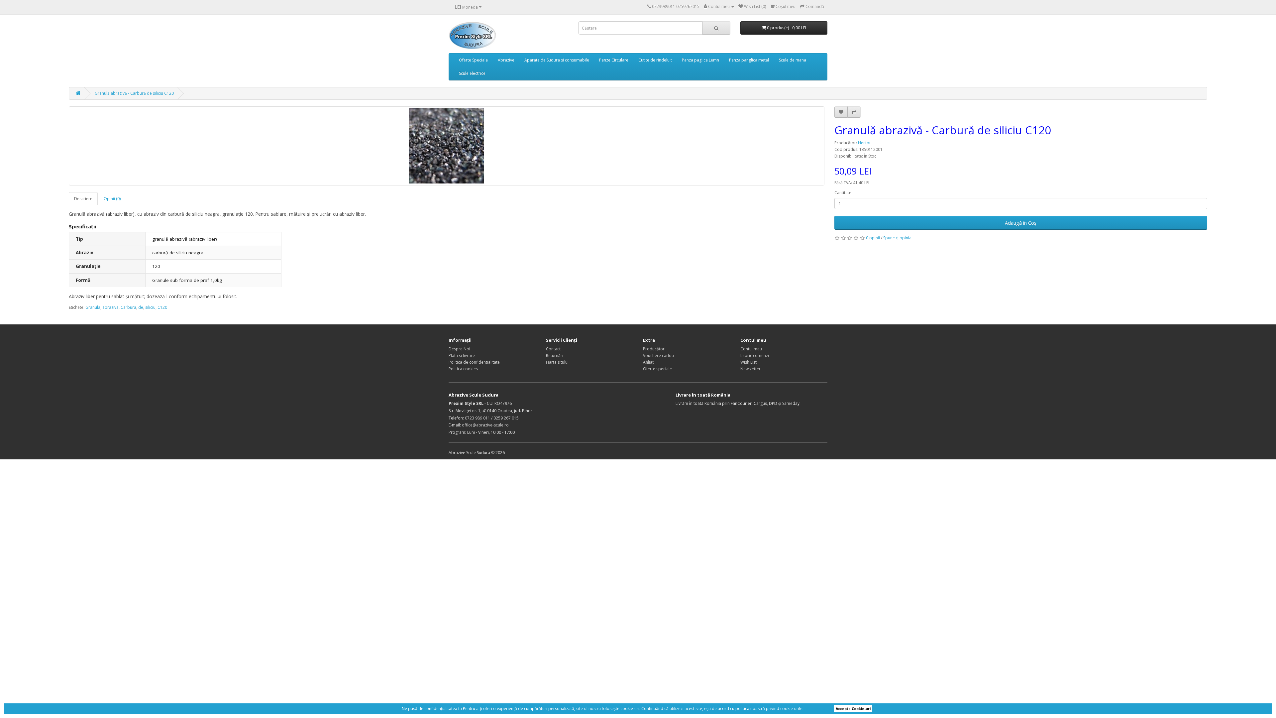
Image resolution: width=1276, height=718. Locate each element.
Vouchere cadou (658, 355)
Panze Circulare (613, 60)
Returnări (554, 355)
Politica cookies (463, 369)
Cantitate (842, 192)
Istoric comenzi (754, 355)
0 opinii (873, 238)
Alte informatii (817, 708)
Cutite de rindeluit (655, 60)
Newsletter (750, 369)
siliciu (150, 307)
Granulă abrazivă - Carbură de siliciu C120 (134, 93)
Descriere (83, 198)
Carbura (128, 307)
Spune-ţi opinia (897, 238)
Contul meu (751, 349)
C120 (162, 307)
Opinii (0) (112, 198)
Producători (654, 349)
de (140, 307)
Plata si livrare (462, 355)
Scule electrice (472, 73)
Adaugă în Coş (1020, 222)
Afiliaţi (649, 362)
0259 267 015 (506, 418)
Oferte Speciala (473, 60)
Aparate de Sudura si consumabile (556, 60)
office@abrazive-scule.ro (485, 425)
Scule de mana (792, 60)
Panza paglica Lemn (700, 60)
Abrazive (506, 60)
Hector (864, 143)
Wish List (748, 362)
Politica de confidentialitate (474, 362)
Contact (553, 349)
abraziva (110, 307)
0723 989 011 (477, 418)
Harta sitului (557, 362)
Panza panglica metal (749, 60)
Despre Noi (459, 349)
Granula (92, 307)
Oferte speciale (657, 369)
